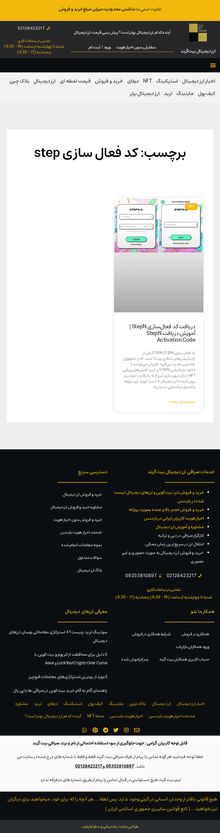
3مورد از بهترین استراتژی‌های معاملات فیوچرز (68, 676)
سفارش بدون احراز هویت (136, 47)
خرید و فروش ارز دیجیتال (82, 494)
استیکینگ (167, 81)
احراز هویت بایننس (126, 716)
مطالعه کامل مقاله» (182, 402)
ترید (168, 93)
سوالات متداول (90, 557)
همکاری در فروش (195, 634)
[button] (213, 65)
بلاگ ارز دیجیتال (89, 570)
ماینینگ (185, 93)
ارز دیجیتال (45, 81)
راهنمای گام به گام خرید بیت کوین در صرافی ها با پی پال (60, 690)
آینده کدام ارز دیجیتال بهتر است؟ (53, 716)
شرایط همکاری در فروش (151, 634)
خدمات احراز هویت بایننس (81, 532)
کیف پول (206, 93)
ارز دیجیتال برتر (145, 93)
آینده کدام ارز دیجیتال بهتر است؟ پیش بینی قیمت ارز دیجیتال (122, 32)
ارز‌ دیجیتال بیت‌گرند (198, 51)
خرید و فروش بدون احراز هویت (77, 519)
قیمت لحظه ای (75, 81)
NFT (147, 81)
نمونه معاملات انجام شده (81, 545)
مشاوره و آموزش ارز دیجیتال (180, 527)
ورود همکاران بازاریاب (192, 646)
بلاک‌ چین (19, 81)
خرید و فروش (109, 81)
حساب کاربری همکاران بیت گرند (184, 659)
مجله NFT (95, 716)
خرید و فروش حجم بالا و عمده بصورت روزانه (166, 509)
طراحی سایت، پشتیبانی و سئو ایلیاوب (110, 826)
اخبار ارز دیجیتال (198, 81)
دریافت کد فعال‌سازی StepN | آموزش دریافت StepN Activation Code (162, 333)
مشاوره (21, 703)
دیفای (133, 81)
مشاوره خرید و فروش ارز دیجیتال (76, 507)
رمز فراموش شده (135, 659)
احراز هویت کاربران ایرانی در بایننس (174, 518)
